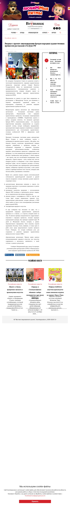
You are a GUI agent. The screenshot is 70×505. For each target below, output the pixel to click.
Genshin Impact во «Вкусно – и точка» (55, 101)
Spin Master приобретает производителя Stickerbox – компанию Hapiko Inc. (55, 71)
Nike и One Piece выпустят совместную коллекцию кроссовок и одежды (55, 82)
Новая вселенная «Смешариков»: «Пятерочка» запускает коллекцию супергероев (55, 93)
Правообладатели (33, 32)
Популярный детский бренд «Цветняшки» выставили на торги (55, 61)
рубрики (13, 32)
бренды (22, 32)
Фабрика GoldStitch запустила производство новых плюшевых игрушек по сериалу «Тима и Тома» (55, 291)
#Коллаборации (10, 308)
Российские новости (10, 38)
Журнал (54, 32)
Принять (35, 501)
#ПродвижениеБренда (32, 308)
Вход (57, 24)
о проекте (44, 32)
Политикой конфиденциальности (35, 495)
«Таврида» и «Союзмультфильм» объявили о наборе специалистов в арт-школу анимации (35, 292)
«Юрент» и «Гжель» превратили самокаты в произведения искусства (15, 289)
